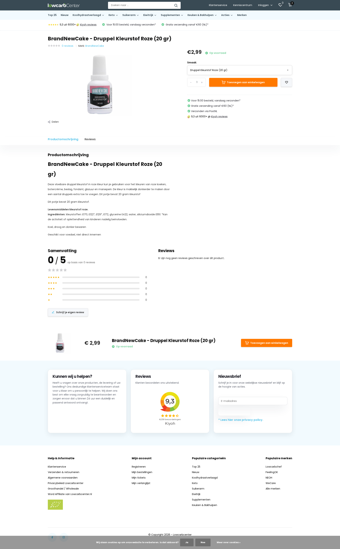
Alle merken (273, 488)
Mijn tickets (139, 477)
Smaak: (192, 62)
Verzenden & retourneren (63, 472)
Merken (242, 15)
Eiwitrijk (148, 15)
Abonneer (234, 411)
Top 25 (52, 15)
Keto (112, 15)
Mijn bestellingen (142, 472)
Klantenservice (218, 5)
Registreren (139, 466)
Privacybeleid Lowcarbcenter (65, 483)
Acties (225, 15)
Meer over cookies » (228, 542)
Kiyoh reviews (88, 24)
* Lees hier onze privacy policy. (240, 420)
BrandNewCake (94, 46)
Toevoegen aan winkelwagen (246, 82)
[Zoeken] (176, 5)
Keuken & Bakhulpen (201, 15)
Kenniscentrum (242, 5)
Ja (186, 542)
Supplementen (170, 15)
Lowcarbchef (274, 466)
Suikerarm (129, 15)
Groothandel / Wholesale (63, 488)
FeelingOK (272, 472)
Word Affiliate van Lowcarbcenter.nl (70, 494)
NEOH (269, 477)
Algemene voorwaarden (63, 477)
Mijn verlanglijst (141, 483)
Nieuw (65, 15)
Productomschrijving (63, 139)
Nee (203, 542)
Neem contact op (68, 424)
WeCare (271, 483)
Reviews (90, 139)
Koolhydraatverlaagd (87, 15)
